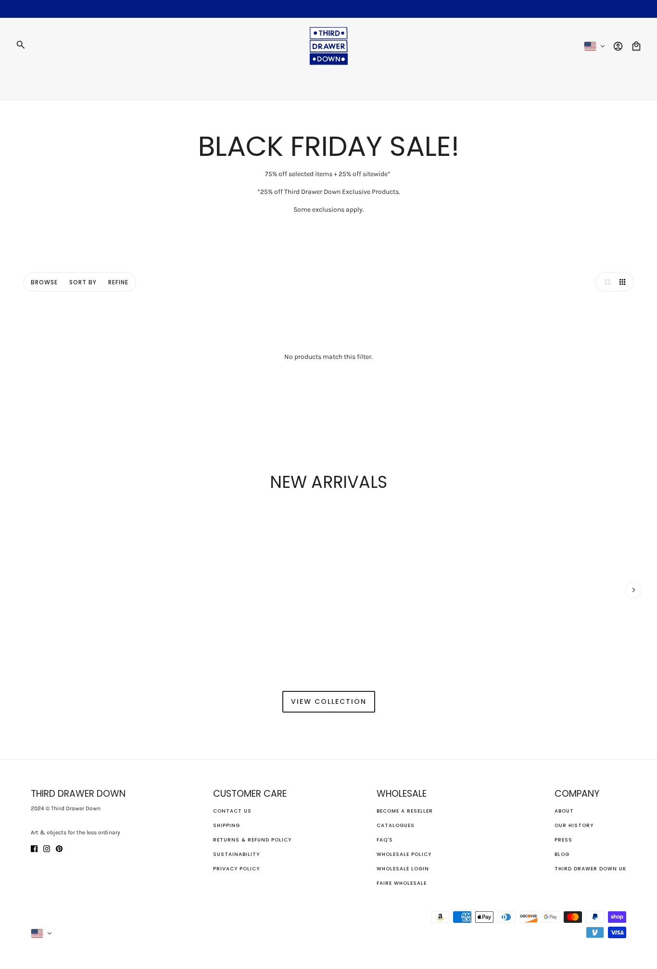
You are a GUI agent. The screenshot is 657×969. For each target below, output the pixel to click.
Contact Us (232, 811)
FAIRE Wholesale (402, 883)
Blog (562, 854)
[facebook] (34, 848)
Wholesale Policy (404, 854)
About (564, 811)
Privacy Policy (236, 868)
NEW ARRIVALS (328, 482)
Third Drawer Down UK (590, 868)
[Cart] (636, 46)
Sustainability (236, 854)
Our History (574, 825)
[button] (605, 282)
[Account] (618, 46)
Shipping (226, 825)
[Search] (20, 44)
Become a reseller (405, 811)
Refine (118, 282)
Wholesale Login (403, 868)
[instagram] (46, 848)
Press (563, 839)
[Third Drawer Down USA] (328, 46)
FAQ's (385, 839)
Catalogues (396, 825)
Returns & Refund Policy (252, 839)
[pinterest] (59, 848)
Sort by (83, 282)
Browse (44, 282)
